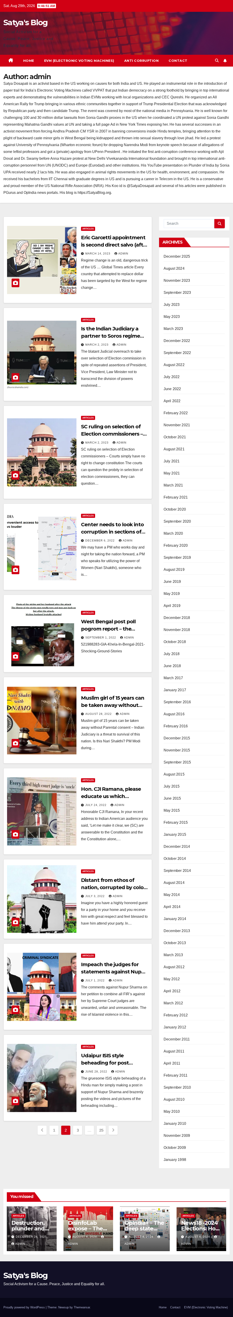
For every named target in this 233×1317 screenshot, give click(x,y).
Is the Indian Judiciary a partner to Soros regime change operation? (110, 336)
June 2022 (172, 389)
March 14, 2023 (98, 253)
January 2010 (175, 1123)
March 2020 (173, 533)
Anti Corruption (141, 61)
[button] (217, 60)
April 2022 (172, 401)
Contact (178, 61)
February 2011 (176, 1075)
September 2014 (177, 871)
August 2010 (174, 1099)
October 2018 (175, 642)
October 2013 (175, 943)
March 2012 (173, 1003)
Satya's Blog (25, 22)
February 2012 (176, 1015)
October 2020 (175, 509)
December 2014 (177, 846)
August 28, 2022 (99, 714)
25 (101, 1130)
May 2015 (172, 810)
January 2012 (175, 1027)
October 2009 (175, 1148)
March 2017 (173, 678)
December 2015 (177, 738)
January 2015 (175, 834)
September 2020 (177, 521)
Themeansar (82, 1307)
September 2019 (177, 557)
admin (123, 253)
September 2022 (177, 353)
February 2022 (176, 413)
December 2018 (177, 618)
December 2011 (177, 1039)
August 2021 (174, 449)
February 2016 (176, 726)
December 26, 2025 (31, 1236)
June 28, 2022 (96, 1071)
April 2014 (172, 907)
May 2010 (172, 1111)
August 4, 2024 (85, 1236)
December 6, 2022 (100, 540)
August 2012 (174, 967)
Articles (88, 228)
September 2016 (177, 702)
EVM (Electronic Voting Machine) (206, 1307)
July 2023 (172, 305)
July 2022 (172, 377)
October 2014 (175, 859)
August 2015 (174, 774)
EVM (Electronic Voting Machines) (79, 61)
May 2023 (172, 317)
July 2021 (172, 461)
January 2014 (175, 919)
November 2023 (177, 280)
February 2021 (176, 497)
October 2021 (175, 437)
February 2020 (176, 545)
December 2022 (177, 341)
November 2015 (177, 750)
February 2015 (176, 822)
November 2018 (177, 630)
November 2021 (177, 425)
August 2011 (174, 1051)
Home (28, 61)
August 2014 (174, 883)
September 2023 (177, 292)
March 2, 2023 (97, 344)
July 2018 (172, 654)
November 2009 (177, 1135)
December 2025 (177, 256)
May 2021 (172, 473)
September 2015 (177, 762)
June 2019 (172, 582)
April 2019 (172, 606)
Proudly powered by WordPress (24, 1307)
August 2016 (174, 714)
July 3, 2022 (95, 896)
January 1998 (175, 1160)
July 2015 (172, 786)
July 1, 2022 (95, 980)
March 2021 (173, 485)
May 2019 (172, 594)
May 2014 (172, 895)
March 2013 (173, 955)
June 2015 (172, 798)
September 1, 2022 (101, 637)
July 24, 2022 (96, 805)
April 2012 (172, 991)
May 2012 (172, 979)
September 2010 (177, 1087)
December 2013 (177, 931)
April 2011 (172, 1063)
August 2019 (174, 569)
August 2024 (174, 268)
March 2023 (173, 329)
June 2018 (172, 666)
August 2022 (174, 365)
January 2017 (175, 690)
